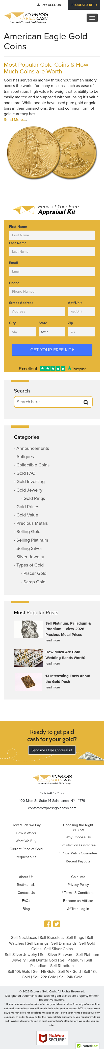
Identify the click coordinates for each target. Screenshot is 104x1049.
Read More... (15, 119)
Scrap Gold (34, 582)
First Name (18, 227)
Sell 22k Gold (44, 977)
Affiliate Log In (78, 909)
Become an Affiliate (78, 901)
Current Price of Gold (26, 849)
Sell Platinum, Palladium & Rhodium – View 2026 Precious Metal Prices (68, 629)
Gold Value (27, 515)
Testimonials (26, 885)
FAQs (26, 901)
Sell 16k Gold (69, 971)
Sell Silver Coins (58, 948)
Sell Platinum (71, 960)
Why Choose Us (78, 837)
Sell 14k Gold (44, 971)
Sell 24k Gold (71, 977)
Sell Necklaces (24, 937)
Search (22, 391)
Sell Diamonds (63, 943)
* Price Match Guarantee (78, 853)
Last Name (18, 243)
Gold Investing (30, 481)
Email (13, 263)
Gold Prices (27, 506)
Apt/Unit (75, 303)
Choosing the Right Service (78, 827)
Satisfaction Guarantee (78, 845)
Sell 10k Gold (19, 971)
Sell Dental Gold (43, 960)
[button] (86, 402)
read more (52, 640)
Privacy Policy (78, 885)
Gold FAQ (26, 473)
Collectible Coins (32, 465)
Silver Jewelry (30, 556)
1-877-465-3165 (52, 793)
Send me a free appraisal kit (52, 750)
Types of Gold (30, 565)
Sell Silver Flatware (56, 954)
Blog (26, 909)
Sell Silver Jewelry (21, 954)
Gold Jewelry (29, 490)
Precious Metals (32, 523)
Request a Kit (83, 5)
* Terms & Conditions (78, 893)
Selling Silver (29, 548)
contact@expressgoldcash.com (52, 808)
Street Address (21, 303)
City (12, 323)
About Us (26, 877)
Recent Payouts (78, 861)
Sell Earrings (37, 943)
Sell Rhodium (62, 965)
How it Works (26, 833)
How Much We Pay (26, 825)
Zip (70, 323)
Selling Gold (28, 531)
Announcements (32, 448)
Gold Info (78, 877)
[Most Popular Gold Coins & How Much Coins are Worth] (52, 152)
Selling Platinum (32, 540)
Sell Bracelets (52, 937)
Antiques (25, 456)
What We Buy (26, 841)
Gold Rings (34, 498)
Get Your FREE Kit (51, 350)
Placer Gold (34, 573)
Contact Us (26, 893)
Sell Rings (75, 937)
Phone (14, 283)
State (43, 323)
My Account (52, 5)
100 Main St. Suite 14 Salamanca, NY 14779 (52, 801)
